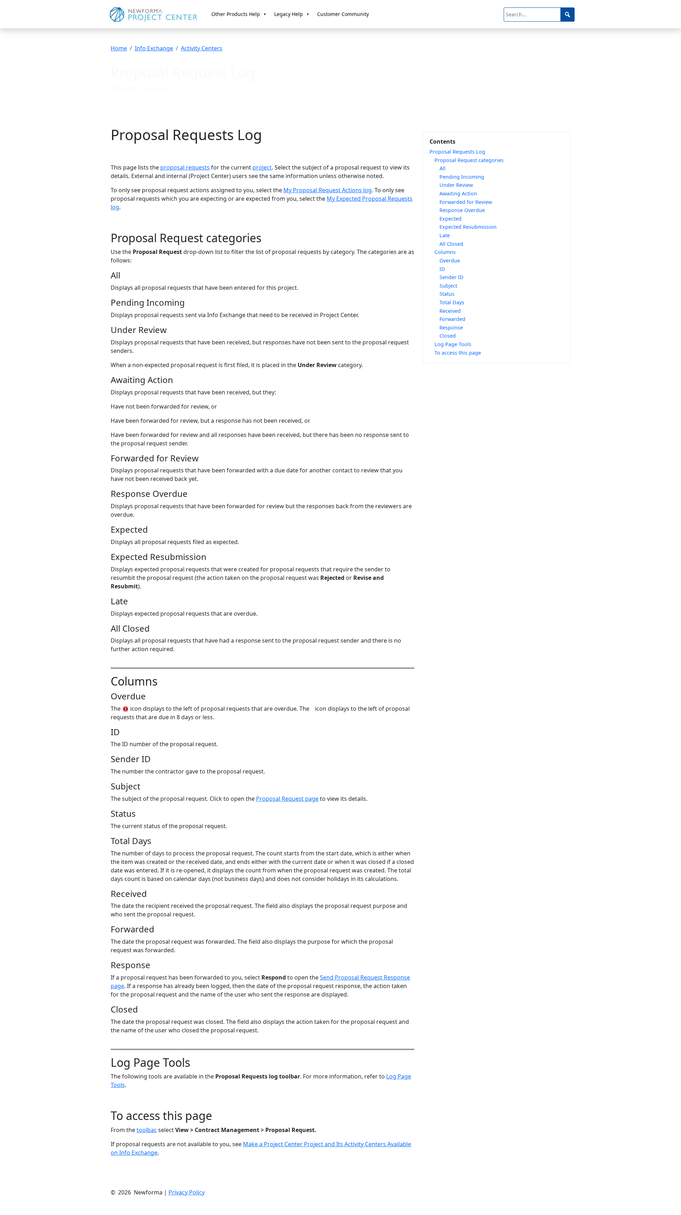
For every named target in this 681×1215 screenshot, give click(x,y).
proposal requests (185, 167)
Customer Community (343, 14)
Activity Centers (201, 48)
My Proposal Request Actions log (327, 190)
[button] (567, 14)
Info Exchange (154, 48)
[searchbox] (539, 14)
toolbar (146, 1130)
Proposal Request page (287, 799)
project (262, 167)
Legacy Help (288, 14)
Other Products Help (235, 14)
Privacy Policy (186, 1192)
